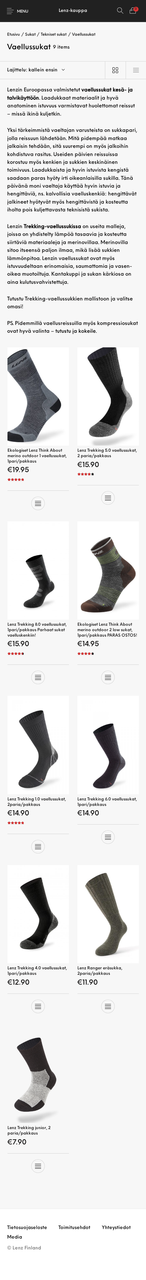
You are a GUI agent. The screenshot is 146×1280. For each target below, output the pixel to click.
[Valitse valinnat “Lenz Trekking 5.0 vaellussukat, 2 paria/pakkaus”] (108, 498)
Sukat (30, 35)
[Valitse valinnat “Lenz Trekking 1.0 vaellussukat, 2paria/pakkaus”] (38, 846)
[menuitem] (27, 1228)
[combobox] (52, 70)
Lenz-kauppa (73, 10)
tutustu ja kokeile (75, 331)
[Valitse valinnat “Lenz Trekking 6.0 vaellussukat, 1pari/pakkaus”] (108, 837)
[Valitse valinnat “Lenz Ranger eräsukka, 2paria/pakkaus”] (108, 1006)
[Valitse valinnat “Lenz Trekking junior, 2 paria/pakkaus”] (38, 1166)
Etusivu (13, 35)
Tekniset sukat (54, 35)
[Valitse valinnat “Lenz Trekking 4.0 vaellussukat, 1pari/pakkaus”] (38, 1006)
